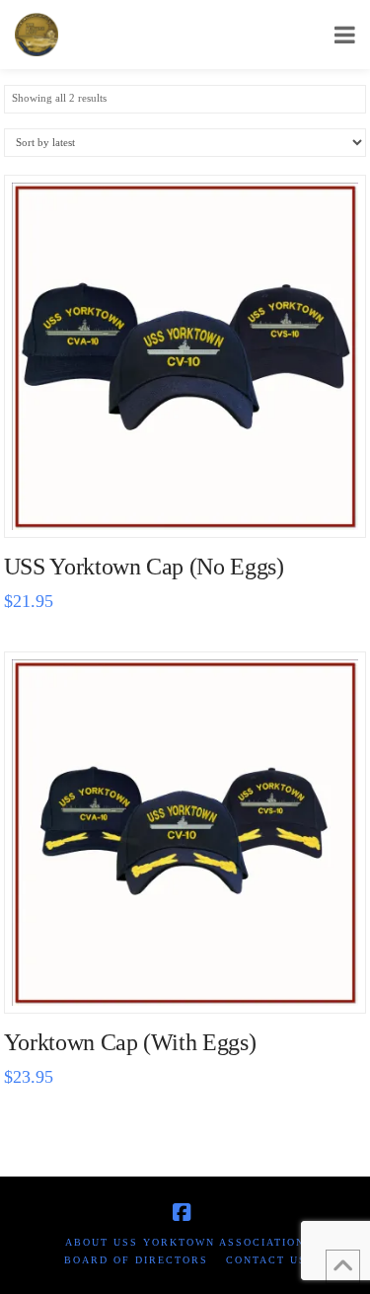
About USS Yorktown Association (185, 1242)
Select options (191, 501)
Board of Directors (136, 1260)
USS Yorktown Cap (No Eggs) (144, 566)
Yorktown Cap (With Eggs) (130, 1042)
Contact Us (266, 1260)
